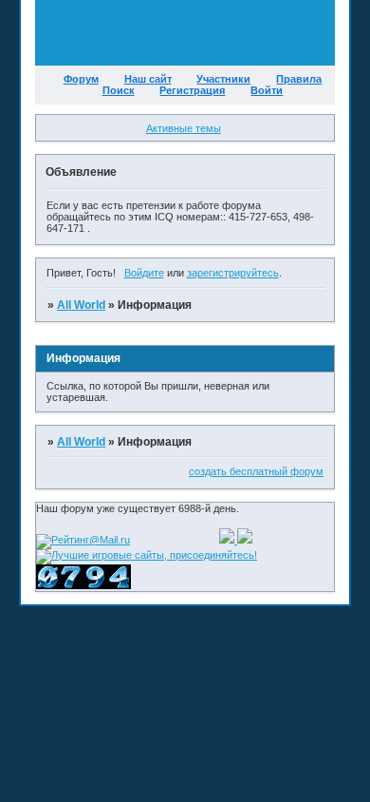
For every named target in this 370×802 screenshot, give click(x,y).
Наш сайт (148, 79)
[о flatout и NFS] (228, 539)
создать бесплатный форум (256, 471)
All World (81, 305)
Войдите (144, 272)
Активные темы (183, 128)
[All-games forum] (244, 539)
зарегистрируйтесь (233, 272)
